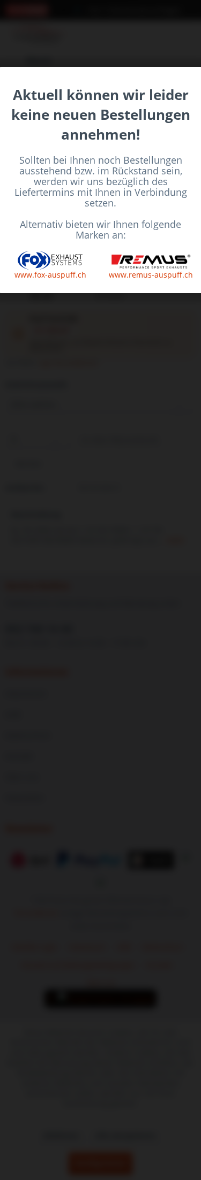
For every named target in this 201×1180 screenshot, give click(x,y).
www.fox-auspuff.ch (50, 275)
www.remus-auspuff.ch (151, 275)
